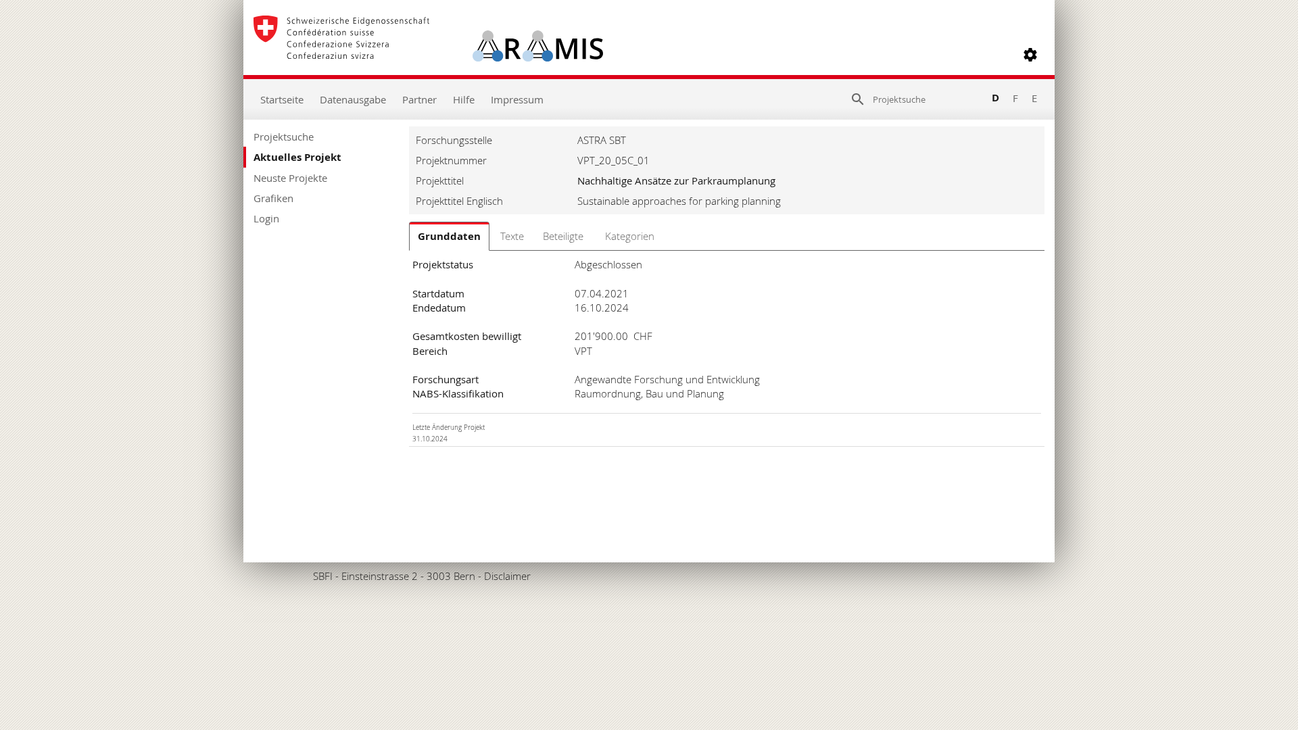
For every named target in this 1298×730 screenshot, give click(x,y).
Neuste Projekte (290, 178)
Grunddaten (449, 236)
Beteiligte (563, 236)
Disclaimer (507, 576)
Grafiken (273, 198)
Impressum (517, 99)
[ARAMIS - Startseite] (428, 55)
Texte (512, 236)
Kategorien (629, 236)
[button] (1030, 54)
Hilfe (464, 99)
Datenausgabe (353, 99)
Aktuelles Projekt (297, 157)
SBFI (323, 576)
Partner (419, 99)
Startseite (282, 99)
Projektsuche (284, 136)
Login (266, 218)
